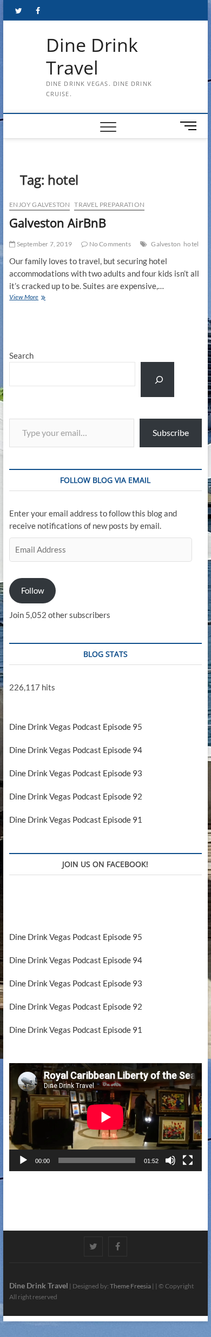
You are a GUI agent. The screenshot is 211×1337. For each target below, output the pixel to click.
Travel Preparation (109, 204)
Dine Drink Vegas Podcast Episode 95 (75, 726)
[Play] (23, 1160)
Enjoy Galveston (39, 204)
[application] (105, 1117)
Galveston (166, 244)
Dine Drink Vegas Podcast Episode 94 (75, 750)
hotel (191, 244)
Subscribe (171, 432)
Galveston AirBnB (57, 222)
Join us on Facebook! (105, 864)
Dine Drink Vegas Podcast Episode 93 (75, 773)
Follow (32, 590)
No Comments (109, 244)
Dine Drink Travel (92, 56)
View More (37, 298)
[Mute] (170, 1160)
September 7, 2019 (43, 244)
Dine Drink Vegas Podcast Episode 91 (75, 819)
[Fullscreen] (187, 1160)
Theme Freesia (130, 1286)
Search (21, 355)
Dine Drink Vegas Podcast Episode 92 (75, 796)
